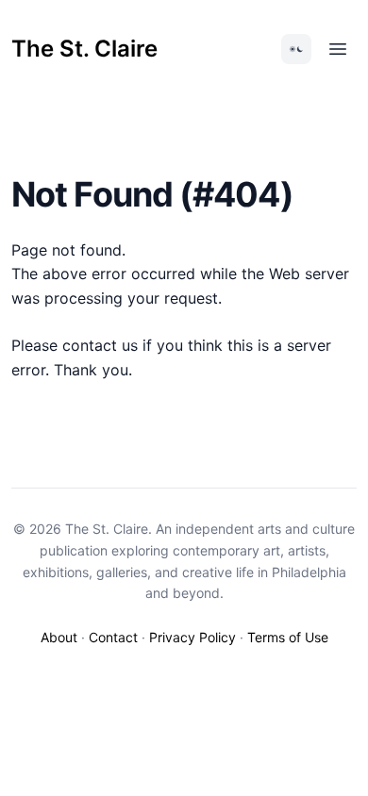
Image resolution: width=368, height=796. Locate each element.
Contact (113, 637)
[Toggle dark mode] (296, 49)
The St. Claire (84, 48)
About (59, 637)
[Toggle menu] (338, 49)
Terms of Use (287, 637)
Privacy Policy (192, 637)
